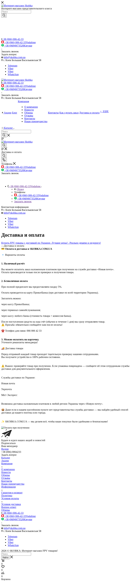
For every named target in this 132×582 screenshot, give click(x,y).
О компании (8, 469)
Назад (20, 189)
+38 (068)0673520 (18, 45)
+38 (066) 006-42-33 (13, 39)
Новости (6, 472)
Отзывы (5, 478)
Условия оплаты (10, 498)
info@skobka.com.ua (14, 57)
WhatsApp (13, 74)
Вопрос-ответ (8, 507)
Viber (10, 68)
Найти (5, 557)
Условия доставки (11, 504)
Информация (8, 486)
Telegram (12, 65)
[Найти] (4, 15)
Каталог (5, 457)
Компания (6, 463)
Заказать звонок (23, 201)
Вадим (5, 449)
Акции (5, 460)
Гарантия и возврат (12, 492)
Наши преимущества (12, 483)
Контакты (6, 481)
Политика (6, 495)
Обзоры (5, 475)
